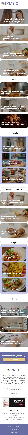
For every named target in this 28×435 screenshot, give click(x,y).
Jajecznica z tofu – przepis (13, 273)
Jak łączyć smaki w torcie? (13, 179)
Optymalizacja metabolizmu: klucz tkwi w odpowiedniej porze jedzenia (12, 108)
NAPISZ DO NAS (14, 359)
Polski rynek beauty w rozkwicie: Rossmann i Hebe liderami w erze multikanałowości (11, 342)
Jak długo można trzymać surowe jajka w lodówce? (13, 147)
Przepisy (14, 243)
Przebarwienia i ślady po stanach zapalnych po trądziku (14, 20)
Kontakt (14, 396)
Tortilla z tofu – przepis (11, 289)
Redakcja (14, 394)
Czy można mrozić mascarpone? (14, 417)
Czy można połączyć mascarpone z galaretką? (14, 414)
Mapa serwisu (14, 429)
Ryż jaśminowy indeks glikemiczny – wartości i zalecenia (14, 54)
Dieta (14, 80)
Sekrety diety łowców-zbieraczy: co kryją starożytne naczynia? (13, 123)
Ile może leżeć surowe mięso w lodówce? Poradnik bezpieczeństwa (13, 163)
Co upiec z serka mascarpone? (14, 420)
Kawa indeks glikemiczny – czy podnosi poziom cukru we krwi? (13, 37)
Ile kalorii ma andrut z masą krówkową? (12, 92)
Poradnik (14, 133)
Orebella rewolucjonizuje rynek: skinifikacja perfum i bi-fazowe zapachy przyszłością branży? (13, 327)
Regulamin (14, 432)
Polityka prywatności (14, 426)
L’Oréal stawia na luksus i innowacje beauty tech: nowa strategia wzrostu (12, 311)
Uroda (14, 299)
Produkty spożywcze (14, 189)
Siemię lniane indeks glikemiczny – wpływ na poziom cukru (14, 71)
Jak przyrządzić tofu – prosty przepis (11, 257)
